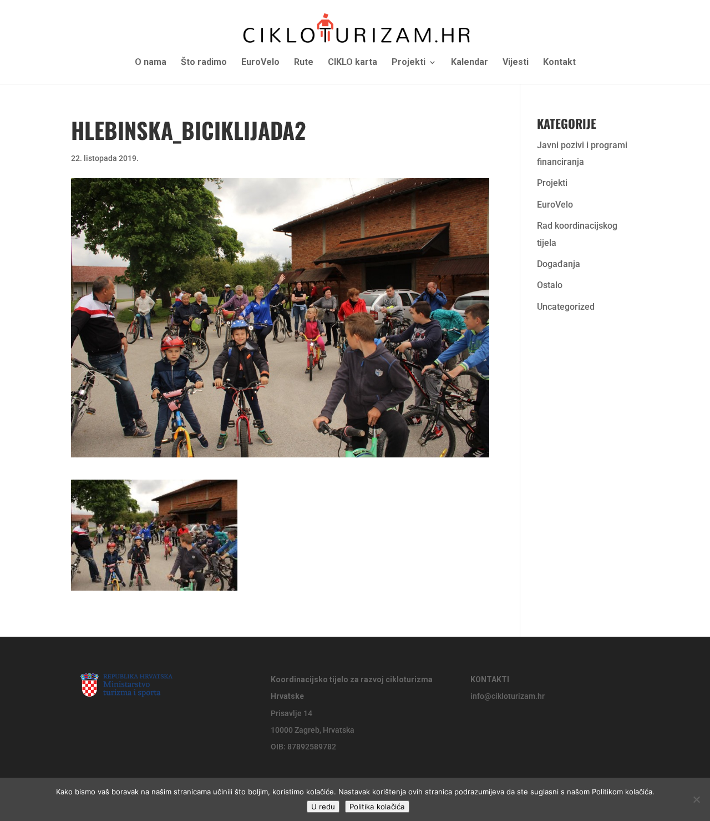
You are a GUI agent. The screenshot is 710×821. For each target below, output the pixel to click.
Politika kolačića (377, 806)
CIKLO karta (352, 62)
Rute (303, 62)
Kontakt (559, 62)
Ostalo (549, 285)
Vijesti (516, 62)
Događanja (558, 264)
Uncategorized (566, 306)
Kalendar (469, 62)
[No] (696, 799)
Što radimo (204, 62)
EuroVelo (260, 62)
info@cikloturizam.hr (507, 696)
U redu (323, 806)
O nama (150, 62)
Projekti (408, 62)
